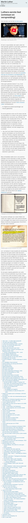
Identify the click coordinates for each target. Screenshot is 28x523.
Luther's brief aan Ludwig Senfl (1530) (12, 507)
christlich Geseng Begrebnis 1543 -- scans (13, 352)
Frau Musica (6, 513)
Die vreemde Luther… (7, 365)
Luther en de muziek (6, 490)
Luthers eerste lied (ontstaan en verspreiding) (12, 429)
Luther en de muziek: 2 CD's (10, 505)
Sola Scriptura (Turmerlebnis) (8, 470)
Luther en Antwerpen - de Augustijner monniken (13, 480)
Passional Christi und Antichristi (9, 436)
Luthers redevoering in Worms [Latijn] (13, 488)
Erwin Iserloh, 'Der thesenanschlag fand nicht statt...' (15, 383)
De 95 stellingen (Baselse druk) (9, 353)
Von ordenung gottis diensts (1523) (10, 471)
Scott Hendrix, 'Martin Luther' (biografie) (13, 458)
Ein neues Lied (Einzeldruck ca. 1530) (10, 372)
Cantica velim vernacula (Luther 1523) (10, 348)
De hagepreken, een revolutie (8, 358)
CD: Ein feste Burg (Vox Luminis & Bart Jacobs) (14, 494)
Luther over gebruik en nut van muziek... (11, 414)
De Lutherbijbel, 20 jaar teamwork (9, 362)
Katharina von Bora (6, 404)
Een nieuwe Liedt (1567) (7, 369)
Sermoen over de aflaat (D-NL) (10, 386)
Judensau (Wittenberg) (10, 461)
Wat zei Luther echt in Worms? (10, 487)
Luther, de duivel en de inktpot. (9, 419)
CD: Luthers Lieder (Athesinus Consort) (12, 497)
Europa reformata (7, 447)
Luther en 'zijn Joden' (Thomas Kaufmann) (13, 460)
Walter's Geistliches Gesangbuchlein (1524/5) (12, 476)
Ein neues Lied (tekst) (7, 373)
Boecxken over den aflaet (8, 346)
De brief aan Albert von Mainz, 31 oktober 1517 (14, 382)
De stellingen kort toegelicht (11, 389)
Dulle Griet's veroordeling (7, 368)
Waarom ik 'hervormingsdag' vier (9, 515)
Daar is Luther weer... (7, 517)
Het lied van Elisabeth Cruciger (10, 504)
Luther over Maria (6, 416)
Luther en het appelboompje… (9, 410)
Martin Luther (7, 2)
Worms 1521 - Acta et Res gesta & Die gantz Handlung (14, 478)
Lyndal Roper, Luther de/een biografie (12, 451)
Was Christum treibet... (7, 477)
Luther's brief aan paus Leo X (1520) (10, 423)
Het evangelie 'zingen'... (9, 503)
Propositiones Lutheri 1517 (8, 441)
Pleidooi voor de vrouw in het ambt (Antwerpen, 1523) (14, 440)
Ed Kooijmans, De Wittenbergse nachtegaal (13, 501)
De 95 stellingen (7, 387)
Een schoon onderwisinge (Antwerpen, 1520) (12, 370)
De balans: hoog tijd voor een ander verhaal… (12, 356)
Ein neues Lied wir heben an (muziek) (10, 375)
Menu (3, 5)
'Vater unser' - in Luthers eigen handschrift (11, 340)
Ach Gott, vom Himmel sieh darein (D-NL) (11, 345)
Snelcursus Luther (6, 468)
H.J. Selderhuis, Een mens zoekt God (12, 449)
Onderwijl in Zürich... (6, 514)
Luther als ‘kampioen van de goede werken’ (13, 385)
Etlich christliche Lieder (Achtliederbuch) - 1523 (12, 377)
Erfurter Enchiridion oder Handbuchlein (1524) (12, 376)
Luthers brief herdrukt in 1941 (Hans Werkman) (12, 427)
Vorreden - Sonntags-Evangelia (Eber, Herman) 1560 (14, 474)
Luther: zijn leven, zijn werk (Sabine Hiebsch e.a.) (15, 450)
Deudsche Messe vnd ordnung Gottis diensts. (12, 363)
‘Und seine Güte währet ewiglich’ (9, 342)
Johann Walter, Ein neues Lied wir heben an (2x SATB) (14, 403)
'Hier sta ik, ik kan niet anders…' (9, 486)
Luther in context (6, 412)
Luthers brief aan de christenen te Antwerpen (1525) (14, 426)
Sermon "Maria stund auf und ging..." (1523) (12, 467)
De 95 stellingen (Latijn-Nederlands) (10, 355)
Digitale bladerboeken (7, 366)
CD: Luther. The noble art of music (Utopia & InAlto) (15, 495)
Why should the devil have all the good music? (14, 511)
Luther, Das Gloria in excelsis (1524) (10, 417)
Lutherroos (4, 424)
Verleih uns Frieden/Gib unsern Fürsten (12, 508)
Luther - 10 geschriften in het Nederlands (11, 406)
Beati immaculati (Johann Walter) (11, 491)
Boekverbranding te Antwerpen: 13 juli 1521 (13, 484)
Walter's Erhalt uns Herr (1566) (10, 510)
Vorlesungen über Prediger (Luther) (10, 473)
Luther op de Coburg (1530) (8, 413)
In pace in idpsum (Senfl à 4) (8, 402)
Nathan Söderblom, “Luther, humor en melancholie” (15, 466)
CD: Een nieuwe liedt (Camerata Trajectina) (13, 493)
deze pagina (18, 95)
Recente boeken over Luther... (9, 443)
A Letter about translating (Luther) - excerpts (12, 343)
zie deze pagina (19, 21)
